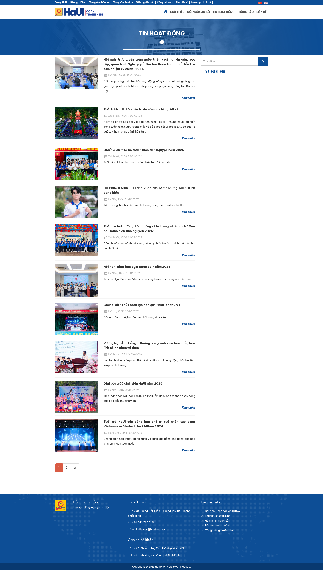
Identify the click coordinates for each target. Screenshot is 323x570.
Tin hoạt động (223, 12)
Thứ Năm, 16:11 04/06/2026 (125, 354)
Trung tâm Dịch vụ (123, 2)
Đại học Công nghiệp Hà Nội (223, 511)
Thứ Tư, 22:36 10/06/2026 (123, 311)
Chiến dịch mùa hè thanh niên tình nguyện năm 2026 (144, 150)
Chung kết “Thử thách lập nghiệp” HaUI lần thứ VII (142, 305)
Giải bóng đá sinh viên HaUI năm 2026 (133, 383)
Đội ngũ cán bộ (198, 12)
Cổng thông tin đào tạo (219, 530)
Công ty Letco (165, 2)
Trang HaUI (61, 2)
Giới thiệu (177, 12)
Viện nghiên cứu (145, 2)
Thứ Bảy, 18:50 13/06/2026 (124, 273)
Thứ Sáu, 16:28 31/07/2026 (124, 75)
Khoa (83, 2)
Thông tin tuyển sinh (217, 515)
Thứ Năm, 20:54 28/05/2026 (125, 433)
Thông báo (245, 12)
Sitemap (196, 2)
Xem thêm (188, 97)
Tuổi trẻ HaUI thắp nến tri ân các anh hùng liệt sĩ (141, 109)
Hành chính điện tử (216, 520)
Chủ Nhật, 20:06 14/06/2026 (125, 237)
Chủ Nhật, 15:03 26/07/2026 (125, 116)
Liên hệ (207, 2)
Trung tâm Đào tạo (99, 2)
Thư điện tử (182, 2)
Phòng (74, 2)
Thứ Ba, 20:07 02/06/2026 (123, 390)
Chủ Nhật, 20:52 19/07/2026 (125, 156)
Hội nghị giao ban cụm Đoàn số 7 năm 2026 (137, 267)
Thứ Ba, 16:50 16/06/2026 (123, 199)
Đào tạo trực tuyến (217, 525)
